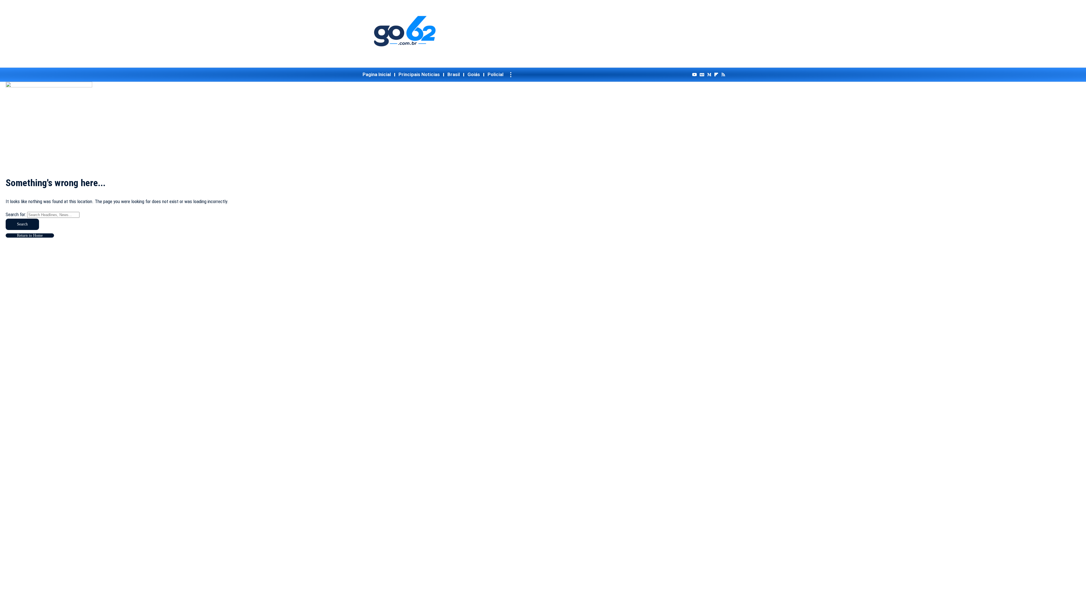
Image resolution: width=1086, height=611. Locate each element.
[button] (511, 74)
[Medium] (709, 74)
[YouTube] (694, 74)
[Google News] (702, 74)
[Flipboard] (716, 74)
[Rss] (723, 74)
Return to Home (30, 235)
